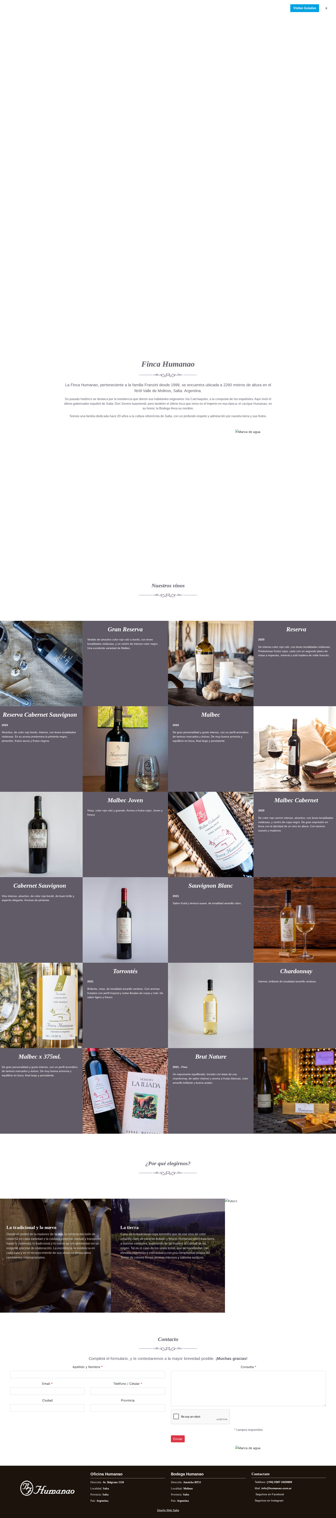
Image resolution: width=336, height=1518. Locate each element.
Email (46, 1384)
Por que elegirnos (188, 8)
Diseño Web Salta (168, 1510)
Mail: (273, 1488)
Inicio (108, 8)
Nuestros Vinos (155, 8)
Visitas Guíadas (304, 8)
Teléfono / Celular (126, 1384)
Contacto (215, 8)
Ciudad (47, 1400)
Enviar (177, 1439)
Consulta (247, 1367)
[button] (12, 139)
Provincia (128, 1400)
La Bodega (128, 8)
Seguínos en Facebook (270, 1494)
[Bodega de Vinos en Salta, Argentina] (20, 8)
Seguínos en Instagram (269, 1500)
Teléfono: (273, 1482)
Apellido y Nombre (86, 1367)
